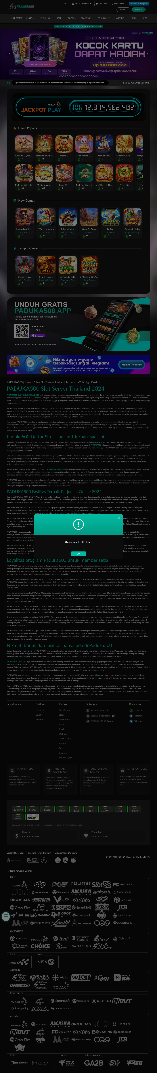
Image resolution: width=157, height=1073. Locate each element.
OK (78, 554)
